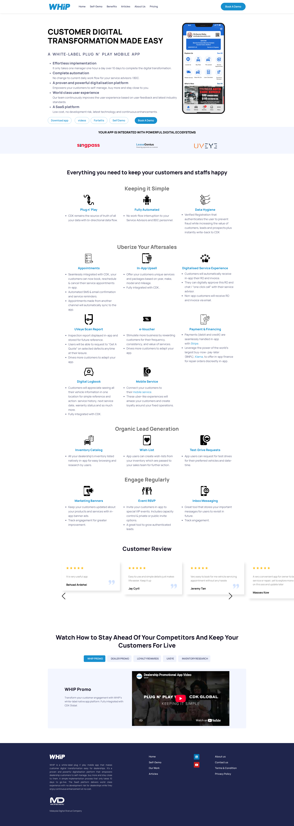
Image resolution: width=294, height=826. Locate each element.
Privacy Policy (223, 773)
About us (220, 756)
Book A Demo (233, 6)
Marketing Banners (89, 501)
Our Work (154, 768)
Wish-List (147, 450)
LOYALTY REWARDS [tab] (148, 658)
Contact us (221, 762)
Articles (125, 6)
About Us (140, 6)
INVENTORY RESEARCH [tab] (195, 658)
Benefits (112, 6)
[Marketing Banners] (89, 491)
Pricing (154, 6)
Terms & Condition (226, 768)
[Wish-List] (147, 440)
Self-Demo (96, 6)
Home (82, 6)
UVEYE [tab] (170, 658)
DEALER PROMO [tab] (120, 658)
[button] (60, 120)
